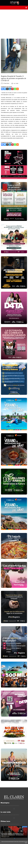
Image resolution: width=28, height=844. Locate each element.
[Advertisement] (14, 24)
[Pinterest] (12, 89)
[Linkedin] (10, 89)
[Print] (17, 89)
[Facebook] (2, 89)
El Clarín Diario (6, 83)
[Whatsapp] (15, 89)
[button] (26, 7)
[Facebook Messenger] (5, 89)
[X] (7, 89)
